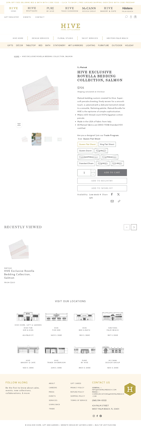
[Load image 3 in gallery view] (48, 139)
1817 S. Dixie (113, 335)
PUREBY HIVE (84, 361)
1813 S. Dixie (84, 335)
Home (16, 56)
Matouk (82, 67)
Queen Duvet (85, 150)
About (52, 383)
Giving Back (54, 404)
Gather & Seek (86, 425)
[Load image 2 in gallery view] (36, 139)
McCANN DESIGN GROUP (112, 361)
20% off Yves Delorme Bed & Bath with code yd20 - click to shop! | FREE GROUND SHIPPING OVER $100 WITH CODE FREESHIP (70, 2)
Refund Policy (77, 392)
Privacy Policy (77, 388)
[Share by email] (112, 201)
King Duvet (101, 150)
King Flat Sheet (107, 144)
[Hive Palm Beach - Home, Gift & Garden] (13, 9)
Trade (52, 409)
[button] (135, 16)
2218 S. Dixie (56, 368)
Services (53, 400)
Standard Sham (86, 163)
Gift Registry (11, 17)
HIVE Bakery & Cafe (28, 361)
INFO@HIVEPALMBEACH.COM (104, 390)
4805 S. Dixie (84, 368)
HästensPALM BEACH (113, 329)
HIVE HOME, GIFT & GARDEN (28, 325)
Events (27, 17)
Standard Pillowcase (88, 157)
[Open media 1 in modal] (42, 94)
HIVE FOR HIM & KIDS (28, 329)
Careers (53, 388)
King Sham (103, 163)
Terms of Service (78, 400)
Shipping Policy (77, 396)
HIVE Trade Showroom (56, 361)
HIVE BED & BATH (84, 329)
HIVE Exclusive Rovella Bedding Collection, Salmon (47, 56)
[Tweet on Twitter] (118, 194)
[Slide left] (127, 227)
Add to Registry (102, 181)
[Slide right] (134, 227)
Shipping (81, 92)
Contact (40, 17)
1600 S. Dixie (113, 368)
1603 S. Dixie (28, 368)
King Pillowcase (109, 157)
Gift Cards (75, 383)
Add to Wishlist (102, 188)
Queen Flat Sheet (87, 144)
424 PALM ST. (28, 335)
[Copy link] (119, 201)
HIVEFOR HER (56, 329)
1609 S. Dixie (56, 335)
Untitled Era (109, 425)
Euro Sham (117, 163)
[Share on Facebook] (111, 194)
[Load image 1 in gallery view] (25, 139)
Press (51, 392)
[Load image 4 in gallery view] (59, 139)
